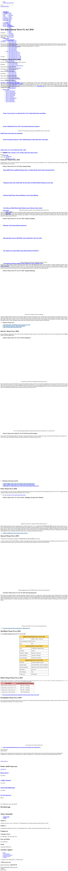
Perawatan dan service (10, 158)
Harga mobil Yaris (12, 43)
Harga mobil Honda (10, 60)
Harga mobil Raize (12, 50)
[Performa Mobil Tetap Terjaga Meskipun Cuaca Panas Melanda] (8, 192)
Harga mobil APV (12, 87)
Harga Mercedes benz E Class (14, 57)
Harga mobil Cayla (12, 41)
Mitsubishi (10, 15)
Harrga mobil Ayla (12, 72)
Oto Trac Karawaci (6, 795)
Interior (4, 14)
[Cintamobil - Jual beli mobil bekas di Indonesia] (6, 9)
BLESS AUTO (5, 773)
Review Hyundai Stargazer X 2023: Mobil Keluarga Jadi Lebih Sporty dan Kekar (25, 139)
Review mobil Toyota (10, 90)
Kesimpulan (5, 20)
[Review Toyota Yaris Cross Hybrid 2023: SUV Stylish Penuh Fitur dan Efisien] (9, 110)
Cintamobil (5, 22)
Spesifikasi (5, 18)
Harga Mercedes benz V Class (14, 56)
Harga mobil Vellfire (12, 47)
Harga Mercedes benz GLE (14, 52)
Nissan (9, 20)
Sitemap (5, 857)
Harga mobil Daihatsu (10, 70)
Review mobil (6, 23)
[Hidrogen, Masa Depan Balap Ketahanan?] (8, 222)
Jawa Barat (10, 33)
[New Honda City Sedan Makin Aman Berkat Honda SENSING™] (8, 248)
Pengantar (5, 12)
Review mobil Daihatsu (11, 93)
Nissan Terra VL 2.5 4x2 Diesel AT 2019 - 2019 (13, 150)
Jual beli (7, 157)
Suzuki (9, 19)
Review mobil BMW (10, 99)
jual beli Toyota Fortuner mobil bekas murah (16, 495)
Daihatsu (10, 17)
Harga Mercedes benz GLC (14, 53)
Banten (9, 32)
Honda (9, 16)
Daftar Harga (6, 19)
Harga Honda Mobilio (13, 63)
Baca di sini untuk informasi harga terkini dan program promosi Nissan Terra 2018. (21, 694)
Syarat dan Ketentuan (7, 855)
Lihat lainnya (3, 769)
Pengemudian (9, 156)
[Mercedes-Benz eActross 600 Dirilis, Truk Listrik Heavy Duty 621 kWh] (8, 235)
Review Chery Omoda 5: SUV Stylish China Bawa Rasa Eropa (20, 152)
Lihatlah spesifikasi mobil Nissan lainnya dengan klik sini (15, 533)
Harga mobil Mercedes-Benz (12, 51)
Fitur (4, 15)
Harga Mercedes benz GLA (14, 54)
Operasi (4, 16)
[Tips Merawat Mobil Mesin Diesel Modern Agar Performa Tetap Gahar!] (8, 205)
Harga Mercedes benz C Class (14, 58)
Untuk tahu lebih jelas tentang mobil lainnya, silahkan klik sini (16, 628)
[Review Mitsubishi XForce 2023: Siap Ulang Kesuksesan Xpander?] (9, 123)
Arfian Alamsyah (4, 761)
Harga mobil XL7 (12, 88)
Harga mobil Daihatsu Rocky (14, 78)
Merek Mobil (8, 13)
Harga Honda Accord (13, 64)
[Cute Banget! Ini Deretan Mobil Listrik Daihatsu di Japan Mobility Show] (8, 260)
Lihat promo (3, 41)
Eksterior (5, 13)
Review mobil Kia (10, 96)
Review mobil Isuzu (10, 100)
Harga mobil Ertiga (12, 81)
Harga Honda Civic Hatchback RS (15, 65)
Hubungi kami (6, 853)
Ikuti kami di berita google (8, 40)
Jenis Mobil (8, 22)
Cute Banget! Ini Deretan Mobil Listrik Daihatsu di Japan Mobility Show (23, 263)
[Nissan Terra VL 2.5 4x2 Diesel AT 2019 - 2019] (9, 147)
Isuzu (9, 21)
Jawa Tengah (11, 35)
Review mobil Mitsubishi (11, 97)
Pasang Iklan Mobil (5, 6)
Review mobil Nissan (10, 94)
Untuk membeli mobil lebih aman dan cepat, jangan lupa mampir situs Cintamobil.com (21, 747)
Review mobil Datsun (10, 101)
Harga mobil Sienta (12, 48)
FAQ (4, 1)
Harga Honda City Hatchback (14, 68)
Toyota (9, 14)
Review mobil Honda (10, 92)
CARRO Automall (6, 780)
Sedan (9, 27)
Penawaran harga (6, 856)
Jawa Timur (10, 34)
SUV (9, 23)
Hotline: (8, 2)
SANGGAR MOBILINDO (8, 787)
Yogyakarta (10, 37)
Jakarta (9, 31)
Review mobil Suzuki (10, 95)
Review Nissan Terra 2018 (8, 26)
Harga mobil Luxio (12, 74)
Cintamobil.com (40, 86)
